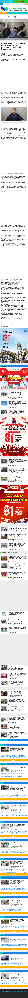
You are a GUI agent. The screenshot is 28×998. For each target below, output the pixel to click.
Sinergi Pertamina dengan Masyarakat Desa (11, 909)
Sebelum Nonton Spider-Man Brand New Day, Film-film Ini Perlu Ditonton (14, 984)
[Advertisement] (14, 76)
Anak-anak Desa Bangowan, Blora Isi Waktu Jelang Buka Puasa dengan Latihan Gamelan (14, 929)
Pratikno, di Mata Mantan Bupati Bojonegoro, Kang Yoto (13, 849)
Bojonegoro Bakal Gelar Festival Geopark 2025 (12, 963)
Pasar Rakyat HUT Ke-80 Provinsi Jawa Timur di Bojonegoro (12, 758)
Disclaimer (9, 991)
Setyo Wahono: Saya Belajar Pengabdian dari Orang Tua (14, 852)
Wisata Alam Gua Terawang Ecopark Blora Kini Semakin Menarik (14, 965)
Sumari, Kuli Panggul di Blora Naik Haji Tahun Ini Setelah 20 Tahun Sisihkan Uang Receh (14, 872)
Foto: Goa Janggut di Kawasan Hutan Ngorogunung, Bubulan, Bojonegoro (13, 911)
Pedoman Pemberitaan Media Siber (19, 991)
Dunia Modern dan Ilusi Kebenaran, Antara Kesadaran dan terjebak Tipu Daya (14, 816)
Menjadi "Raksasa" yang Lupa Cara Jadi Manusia (12, 812)
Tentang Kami (3, 991)
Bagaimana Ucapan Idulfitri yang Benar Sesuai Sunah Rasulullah (13, 834)
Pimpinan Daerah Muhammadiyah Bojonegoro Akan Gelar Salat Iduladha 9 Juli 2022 (14, 947)
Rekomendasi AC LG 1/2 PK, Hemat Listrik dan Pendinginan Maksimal (12, 891)
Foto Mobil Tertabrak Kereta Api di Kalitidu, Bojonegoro (13, 907)
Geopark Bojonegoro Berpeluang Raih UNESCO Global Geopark (12, 777)
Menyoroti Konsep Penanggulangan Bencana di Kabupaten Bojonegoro (14, 797)
